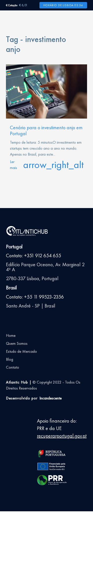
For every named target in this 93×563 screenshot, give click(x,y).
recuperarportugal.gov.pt (62, 436)
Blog (9, 359)
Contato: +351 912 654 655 (33, 256)
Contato (12, 367)
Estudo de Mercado (21, 351)
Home (11, 335)
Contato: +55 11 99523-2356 (35, 297)
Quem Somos (17, 343)
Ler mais (46, 165)
